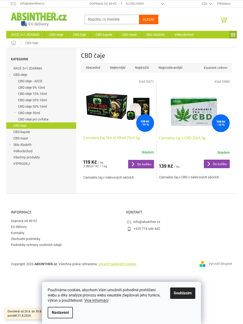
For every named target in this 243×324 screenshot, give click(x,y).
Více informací (96, 300)
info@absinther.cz (146, 222)
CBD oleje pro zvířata (33, 119)
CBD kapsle (21, 132)
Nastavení (60, 312)
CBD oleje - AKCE (30, 81)
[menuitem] (25, 34)
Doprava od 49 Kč (103, 3)
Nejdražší (142, 67)
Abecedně (93, 67)
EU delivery (135, 3)
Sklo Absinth (22, 145)
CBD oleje (20, 75)
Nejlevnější (117, 67)
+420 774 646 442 (146, 229)
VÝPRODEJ (21, 164)
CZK (205, 3)
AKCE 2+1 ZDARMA (27, 68)
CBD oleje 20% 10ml (32, 100)
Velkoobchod (23, 151)
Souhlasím (183, 293)
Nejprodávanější (170, 67)
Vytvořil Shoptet (220, 264)
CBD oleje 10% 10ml (32, 94)
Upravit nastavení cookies (117, 264)
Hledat (148, 19)
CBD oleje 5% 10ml (31, 87)
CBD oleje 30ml (29, 113)
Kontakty (17, 233)
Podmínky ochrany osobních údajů (36, 245)
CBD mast (20, 138)
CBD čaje (19, 125)
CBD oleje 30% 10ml (32, 106)
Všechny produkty (26, 157)
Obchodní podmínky (25, 239)
